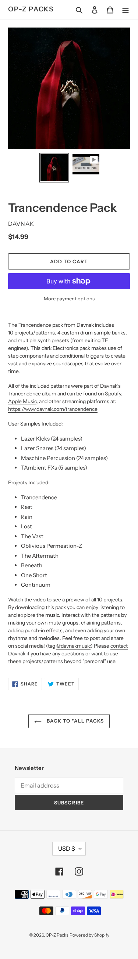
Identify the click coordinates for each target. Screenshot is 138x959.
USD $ (66, 848)
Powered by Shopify (89, 935)
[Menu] (125, 10)
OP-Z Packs (31, 9)
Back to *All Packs (74, 721)
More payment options (69, 298)
